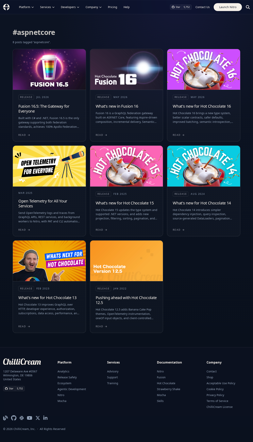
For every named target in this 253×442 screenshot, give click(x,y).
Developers (68, 7)
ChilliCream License (220, 407)
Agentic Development (72, 389)
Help (127, 7)
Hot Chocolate (166, 383)
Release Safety (67, 377)
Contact (212, 371)
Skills (160, 401)
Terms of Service (217, 401)
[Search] (248, 7)
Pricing (112, 7)
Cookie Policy (215, 389)
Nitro (61, 395)
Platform (24, 7)
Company (92, 7)
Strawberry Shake (168, 389)
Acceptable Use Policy (221, 383)
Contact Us (202, 7)
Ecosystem (64, 383)
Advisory (112, 371)
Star (178, 7)
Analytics (63, 371)
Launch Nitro (227, 7)
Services (45, 7)
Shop (210, 377)
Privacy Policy (215, 395)
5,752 (187, 7)
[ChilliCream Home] (6, 7)
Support (112, 377)
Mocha (62, 401)
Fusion (161, 377)
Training (112, 383)
